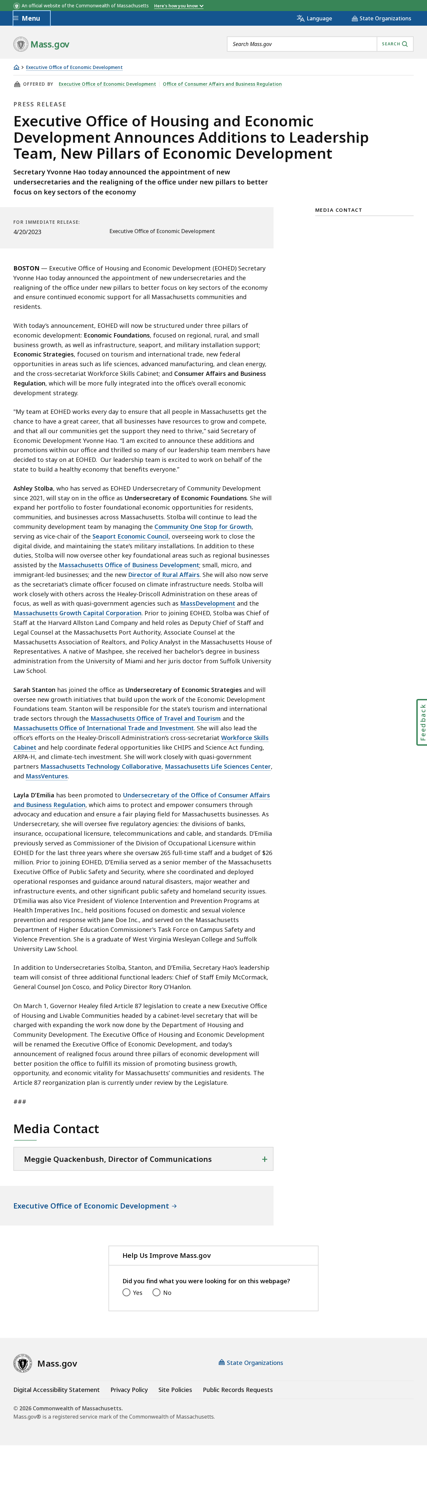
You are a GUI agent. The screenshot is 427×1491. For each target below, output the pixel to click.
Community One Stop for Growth (203, 527)
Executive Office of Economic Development (74, 67)
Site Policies (175, 1390)
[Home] (16, 67)
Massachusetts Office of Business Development (129, 565)
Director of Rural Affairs (163, 575)
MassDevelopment (207, 603)
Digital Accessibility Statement (56, 1390)
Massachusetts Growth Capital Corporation (77, 613)
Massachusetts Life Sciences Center (218, 766)
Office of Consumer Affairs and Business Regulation (222, 84)
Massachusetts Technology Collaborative (100, 766)
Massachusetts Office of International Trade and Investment (103, 728)
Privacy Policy (129, 1390)
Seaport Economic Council (130, 536)
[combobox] (320, 44)
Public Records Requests (238, 1390)
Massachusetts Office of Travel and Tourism (155, 718)
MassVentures (47, 776)
